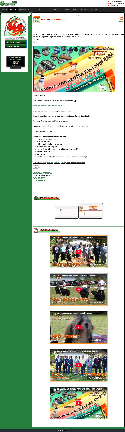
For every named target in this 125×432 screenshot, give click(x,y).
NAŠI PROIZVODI (79, 9)
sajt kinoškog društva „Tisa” (55, 163)
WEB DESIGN (54, 9)
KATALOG (36, 168)
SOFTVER (43, 9)
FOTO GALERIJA (39, 178)
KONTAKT (93, 9)
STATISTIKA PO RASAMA (42, 173)
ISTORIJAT (32, 9)
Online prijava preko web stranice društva (48, 106)
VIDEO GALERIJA (39, 181)
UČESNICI (36, 165)
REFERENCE (65, 9)
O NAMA (22, 9)
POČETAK (13, 9)
